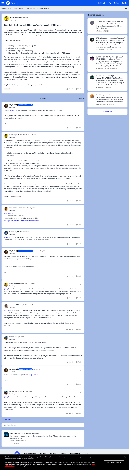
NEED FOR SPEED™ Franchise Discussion (38, 8)
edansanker (13, 208)
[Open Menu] (126, 8)
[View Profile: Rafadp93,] (92, 23)
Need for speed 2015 (103, 95)
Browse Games (30, 453)
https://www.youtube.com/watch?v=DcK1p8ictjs (21, 221)
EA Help (53, 453)
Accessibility (75, 453)
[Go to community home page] (12, 3)
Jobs (86, 453)
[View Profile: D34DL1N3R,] (92, 77)
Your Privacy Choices (114, 462)
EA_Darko (12, 105)
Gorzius (11, 337)
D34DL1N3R (100, 87)
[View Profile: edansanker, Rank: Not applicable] (6, 209)
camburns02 (13, 305)
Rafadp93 (99, 31)
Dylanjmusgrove (101, 104)
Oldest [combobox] (81, 99)
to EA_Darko (32, 135)
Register (117, 3)
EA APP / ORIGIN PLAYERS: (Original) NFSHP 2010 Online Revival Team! (109, 58)
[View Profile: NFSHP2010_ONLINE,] (92, 58)
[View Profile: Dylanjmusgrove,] (92, 96)
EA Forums (4, 8)
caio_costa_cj (100, 50)
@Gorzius (34, 375)
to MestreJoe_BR (39, 251)
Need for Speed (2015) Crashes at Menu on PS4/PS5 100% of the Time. (109, 77)
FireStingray (14, 17)
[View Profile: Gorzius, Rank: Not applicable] (6, 338)
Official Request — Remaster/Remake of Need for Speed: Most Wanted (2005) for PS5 (110, 39)
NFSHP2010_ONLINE (102, 68)
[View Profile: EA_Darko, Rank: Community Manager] (6, 106)
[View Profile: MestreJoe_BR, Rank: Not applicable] (6, 233)
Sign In (124, 3)
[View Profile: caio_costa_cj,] (92, 40)
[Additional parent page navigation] (11, 8)
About (63, 453)
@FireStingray (12, 110)
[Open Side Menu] (3, 3)
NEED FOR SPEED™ (19, 8)
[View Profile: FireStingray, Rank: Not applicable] (6, 18)
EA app (43, 453)
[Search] (110, 3)
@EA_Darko (8, 213)
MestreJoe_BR (14, 232)
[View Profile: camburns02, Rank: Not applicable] (6, 306)
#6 (37, 397)
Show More (7, 419)
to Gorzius (36, 369)
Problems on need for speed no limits (109, 21)
